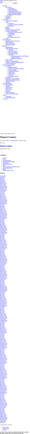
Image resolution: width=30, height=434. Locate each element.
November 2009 (3, 418)
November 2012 (3, 374)
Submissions (8, 77)
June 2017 (2, 309)
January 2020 (3, 272)
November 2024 (3, 201)
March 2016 (2, 328)
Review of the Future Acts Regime (16, 68)
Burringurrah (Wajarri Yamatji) (15, 32)
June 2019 (2, 281)
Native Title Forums (12, 52)
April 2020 (2, 269)
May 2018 (2, 295)
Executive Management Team (14, 12)
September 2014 (3, 347)
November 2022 (3, 230)
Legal (7, 22)
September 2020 (3, 262)
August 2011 (3, 393)
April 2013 (2, 368)
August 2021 (3, 248)
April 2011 (2, 398)
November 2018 (3, 289)
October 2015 (3, 330)
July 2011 (2, 394)
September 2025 (3, 189)
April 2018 (2, 296)
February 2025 (3, 197)
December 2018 (3, 287)
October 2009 (3, 420)
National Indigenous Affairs (9, 161)
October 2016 (3, 319)
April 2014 (2, 353)
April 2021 (2, 253)
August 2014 (3, 348)
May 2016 (2, 325)
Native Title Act (11, 73)
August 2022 (3, 233)
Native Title (11, 23)
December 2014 (3, 343)
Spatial (7, 38)
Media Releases (9, 85)
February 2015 (3, 340)
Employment (8, 96)
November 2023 (3, 214)
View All (5, 157)
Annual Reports (9, 87)
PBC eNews (8, 90)
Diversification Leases (13, 76)
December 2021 (3, 243)
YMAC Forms (9, 59)
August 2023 (3, 218)
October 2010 (3, 406)
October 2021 (3, 246)
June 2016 (2, 324)
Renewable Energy (7, 39)
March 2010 (2, 413)
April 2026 (2, 180)
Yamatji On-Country (12, 51)
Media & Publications (7, 83)
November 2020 (3, 260)
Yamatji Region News (7, 167)
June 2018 (2, 294)
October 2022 (3, 231)
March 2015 (2, 339)
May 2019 (2, 282)
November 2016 (3, 318)
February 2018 (3, 299)
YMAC (1, 0)
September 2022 (3, 232)
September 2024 (3, 203)
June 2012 (2, 381)
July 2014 (2, 349)
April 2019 (2, 284)
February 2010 (3, 414)
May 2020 (2, 267)
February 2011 (3, 401)
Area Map (8, 17)
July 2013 (2, 364)
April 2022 (2, 238)
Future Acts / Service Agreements (15, 24)
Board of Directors (12, 9)
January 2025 (3, 198)
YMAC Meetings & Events (12, 48)
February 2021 (3, 256)
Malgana (10, 35)
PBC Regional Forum (13, 53)
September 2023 (3, 217)
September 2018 (3, 290)
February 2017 (3, 314)
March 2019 (2, 285)
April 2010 (2, 412)
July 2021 (2, 250)
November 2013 (3, 359)
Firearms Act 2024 (12, 69)
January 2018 (3, 300)
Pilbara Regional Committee (14, 14)
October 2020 (3, 261)
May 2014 (2, 352)
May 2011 (2, 397)
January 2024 (3, 212)
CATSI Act (10, 74)
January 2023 (3, 227)
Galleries (7, 91)
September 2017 (3, 305)
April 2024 (2, 208)
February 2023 (3, 226)
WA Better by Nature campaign (12, 78)
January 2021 (3, 257)
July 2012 (2, 379)
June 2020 (2, 266)
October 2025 (3, 188)
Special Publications (10, 92)
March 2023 (2, 225)
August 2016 (3, 321)
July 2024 (2, 204)
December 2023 (3, 213)
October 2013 (3, 360)
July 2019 (2, 280)
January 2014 (3, 357)
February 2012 (3, 386)
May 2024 (2, 207)
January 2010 (3, 416)
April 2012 (2, 383)
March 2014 (2, 354)
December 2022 (3, 228)
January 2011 (3, 402)
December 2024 (3, 199)
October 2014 (3, 345)
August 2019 (3, 279)
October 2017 (3, 304)
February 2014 (3, 355)
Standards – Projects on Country (13, 41)
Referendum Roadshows (16, 58)
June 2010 (2, 409)
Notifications (11, 25)
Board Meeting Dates (13, 10)
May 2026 (2, 179)
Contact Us (5, 98)
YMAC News (9, 88)
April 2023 (2, 223)
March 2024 (2, 209)
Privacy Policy (6, 428)
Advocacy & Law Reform (8, 64)
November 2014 (3, 344)
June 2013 (2, 365)
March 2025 (2, 196)
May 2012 (2, 382)
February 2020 (3, 271)
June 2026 (2, 178)
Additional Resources (10, 44)
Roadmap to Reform (12, 67)
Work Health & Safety (10, 97)
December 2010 (3, 403)
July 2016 (2, 323)
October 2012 (3, 375)
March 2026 (2, 182)
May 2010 (2, 411)
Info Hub (5, 46)
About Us (5, 5)
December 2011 (3, 388)
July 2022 (2, 235)
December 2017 (3, 301)
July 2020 (2, 265)
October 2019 (3, 276)
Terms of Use (6, 427)
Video (4, 165)
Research (8, 28)
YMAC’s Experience (10, 43)
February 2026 (3, 183)
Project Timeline (9, 42)
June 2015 (2, 335)
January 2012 (3, 387)
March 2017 (2, 313)
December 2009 (3, 417)
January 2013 (3, 372)
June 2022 (2, 236)
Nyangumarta (11, 33)
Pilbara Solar (8, 18)
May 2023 (2, 222)
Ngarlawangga (11, 34)
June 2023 (2, 221)
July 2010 (2, 408)
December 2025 (3, 186)
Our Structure (11, 8)
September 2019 (3, 277)
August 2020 (3, 264)
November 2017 (3, 303)
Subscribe (8, 86)
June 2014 (2, 350)
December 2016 (3, 316)
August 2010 (3, 407)
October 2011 (3, 391)
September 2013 (3, 362)
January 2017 (3, 315)
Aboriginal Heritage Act (13, 71)
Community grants (7, 160)
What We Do (6, 19)
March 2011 (2, 399)
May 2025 (2, 194)
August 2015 (3, 333)
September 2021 (3, 247)
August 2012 (3, 378)
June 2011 (2, 396)
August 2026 (3, 175)
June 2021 (2, 251)
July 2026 (2, 177)
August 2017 (3, 306)
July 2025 (2, 192)
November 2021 (3, 245)
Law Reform (8, 66)
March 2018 (2, 297)
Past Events (10, 54)
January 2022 (3, 242)
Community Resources (11, 63)
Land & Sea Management (11, 30)
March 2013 (2, 369)
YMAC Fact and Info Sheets (12, 61)
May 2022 (2, 237)
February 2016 (3, 329)
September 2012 (3, 377)
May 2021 (2, 252)
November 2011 (3, 389)
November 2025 (3, 187)
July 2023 (2, 219)
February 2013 (3, 370)
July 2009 (2, 422)
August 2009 (3, 421)
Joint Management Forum (14, 37)
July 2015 (2, 334)
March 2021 (2, 255)
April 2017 (2, 311)
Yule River (10, 49)
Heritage (7, 27)
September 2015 (3, 331)
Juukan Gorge (11, 72)
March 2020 (2, 270)
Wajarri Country (6, 146)
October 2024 (3, 202)
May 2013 (2, 367)
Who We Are (8, 7)
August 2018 (3, 291)
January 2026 (3, 184)
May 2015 (2, 336)
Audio (4, 159)
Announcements (9, 47)
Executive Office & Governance (13, 29)
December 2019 (3, 274)
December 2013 (3, 358)
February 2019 (3, 286)
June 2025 (2, 193)
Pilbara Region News (7, 164)
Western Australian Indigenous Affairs (11, 166)
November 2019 (3, 275)
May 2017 (2, 310)
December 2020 (3, 258)
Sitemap (4, 429)
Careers (4, 95)
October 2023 (3, 216)
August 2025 (3, 191)
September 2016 (3, 320)
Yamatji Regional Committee (14, 13)
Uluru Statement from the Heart (12, 80)
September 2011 (3, 392)
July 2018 (2, 292)
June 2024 (2, 206)
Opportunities (6, 162)
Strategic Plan (9, 15)
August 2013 (3, 363)
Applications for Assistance (12, 20)
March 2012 (2, 384)
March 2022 (2, 240)
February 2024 (3, 211)
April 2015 (2, 338)
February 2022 (3, 241)
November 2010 (3, 404)
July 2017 (2, 308)
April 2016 (2, 326)
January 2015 (3, 342)
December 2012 (3, 373)
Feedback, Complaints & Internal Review (15, 62)
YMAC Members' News (8, 170)
